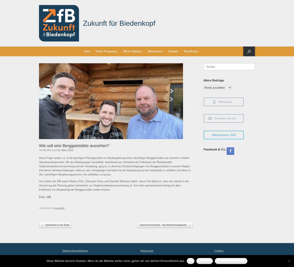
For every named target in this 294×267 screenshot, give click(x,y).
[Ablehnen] (289, 261)
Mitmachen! (155, 51)
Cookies (219, 250)
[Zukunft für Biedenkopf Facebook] (230, 151)
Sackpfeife (59, 208)
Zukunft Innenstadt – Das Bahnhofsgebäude (165, 225)
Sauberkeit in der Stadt (55, 225)
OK (191, 260)
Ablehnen (204, 260)
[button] (249, 51)
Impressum (146, 250)
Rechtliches (191, 51)
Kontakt (173, 51)
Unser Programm (106, 51)
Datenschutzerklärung (75, 250)
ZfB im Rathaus (132, 51)
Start (87, 51)
